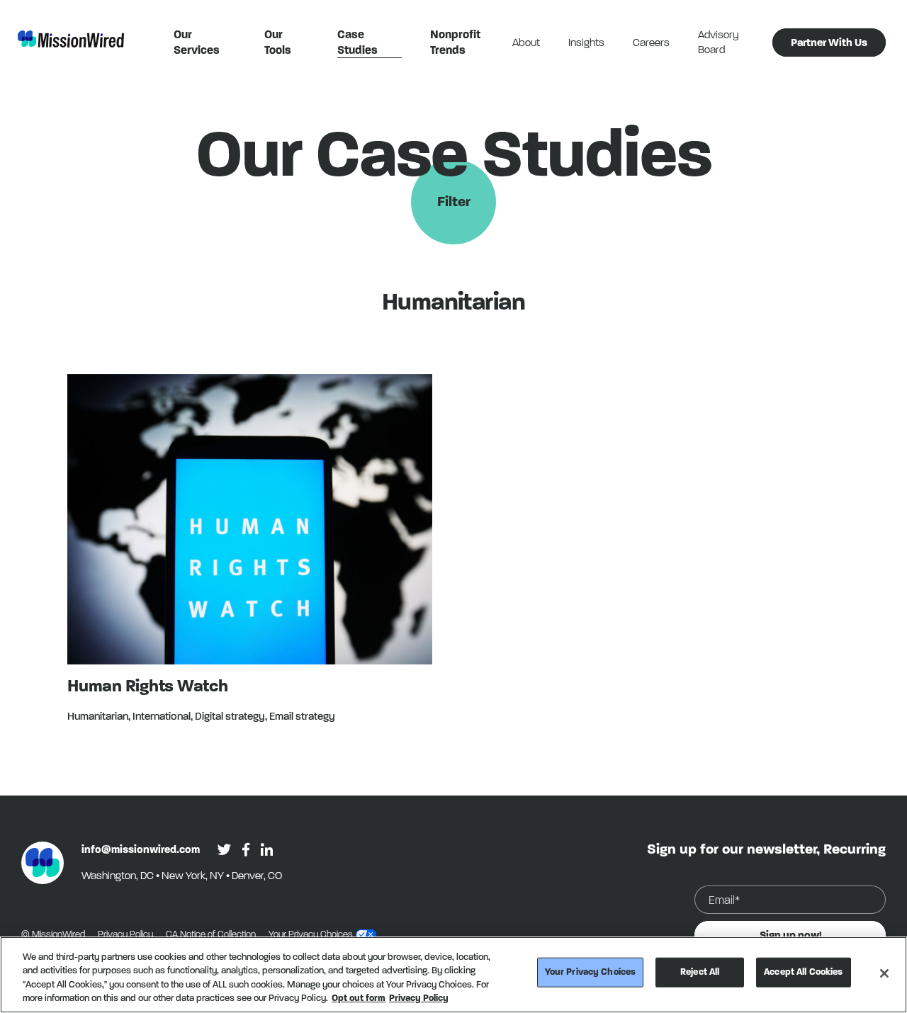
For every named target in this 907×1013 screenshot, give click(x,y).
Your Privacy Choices (590, 972)
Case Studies (357, 42)
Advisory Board (718, 42)
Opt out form (358, 998)
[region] (453, 974)
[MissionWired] (71, 39)
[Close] (884, 973)
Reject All (699, 972)
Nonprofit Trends (455, 42)
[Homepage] (42, 863)
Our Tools (277, 42)
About (526, 42)
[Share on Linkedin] (267, 849)
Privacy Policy (126, 934)
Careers (651, 42)
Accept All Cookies (803, 972)
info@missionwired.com (140, 849)
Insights (586, 42)
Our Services (197, 42)
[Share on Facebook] (246, 849)
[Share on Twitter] (224, 849)
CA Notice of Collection (212, 934)
